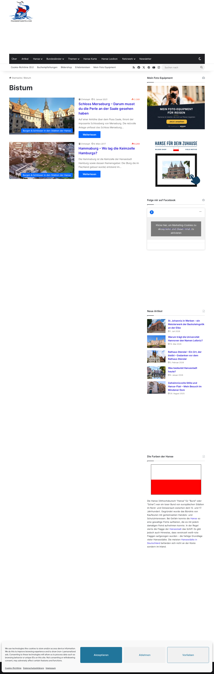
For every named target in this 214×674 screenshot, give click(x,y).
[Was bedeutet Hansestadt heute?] (156, 372)
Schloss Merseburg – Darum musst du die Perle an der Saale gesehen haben (107, 108)
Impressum (51, 668)
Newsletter (145, 58)
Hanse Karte (90, 58)
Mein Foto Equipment (104, 67)
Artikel (25, 58)
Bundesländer (54, 58)
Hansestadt (176, 529)
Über (14, 58)
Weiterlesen (89, 134)
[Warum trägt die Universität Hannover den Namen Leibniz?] (156, 341)
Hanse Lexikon (109, 58)
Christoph (85, 99)
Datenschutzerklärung (33, 668)
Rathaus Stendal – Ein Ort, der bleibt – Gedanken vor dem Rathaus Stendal (185, 355)
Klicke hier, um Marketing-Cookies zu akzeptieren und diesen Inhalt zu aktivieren (176, 228)
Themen (72, 58)
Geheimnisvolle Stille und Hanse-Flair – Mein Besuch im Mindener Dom (185, 386)
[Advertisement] (140, 26)
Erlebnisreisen (82, 67)
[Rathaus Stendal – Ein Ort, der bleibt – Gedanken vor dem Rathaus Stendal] (156, 356)
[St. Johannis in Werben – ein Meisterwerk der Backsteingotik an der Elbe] (156, 326)
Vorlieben (188, 655)
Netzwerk (127, 58)
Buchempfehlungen (47, 67)
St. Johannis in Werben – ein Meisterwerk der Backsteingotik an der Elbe (186, 324)
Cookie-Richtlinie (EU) (22, 67)
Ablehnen (144, 655)
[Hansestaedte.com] (21, 11)
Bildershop (66, 67)
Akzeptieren (101, 655)
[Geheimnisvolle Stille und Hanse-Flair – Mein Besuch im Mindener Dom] (156, 387)
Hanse (36, 58)
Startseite (16, 77)
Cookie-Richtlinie (13, 668)
